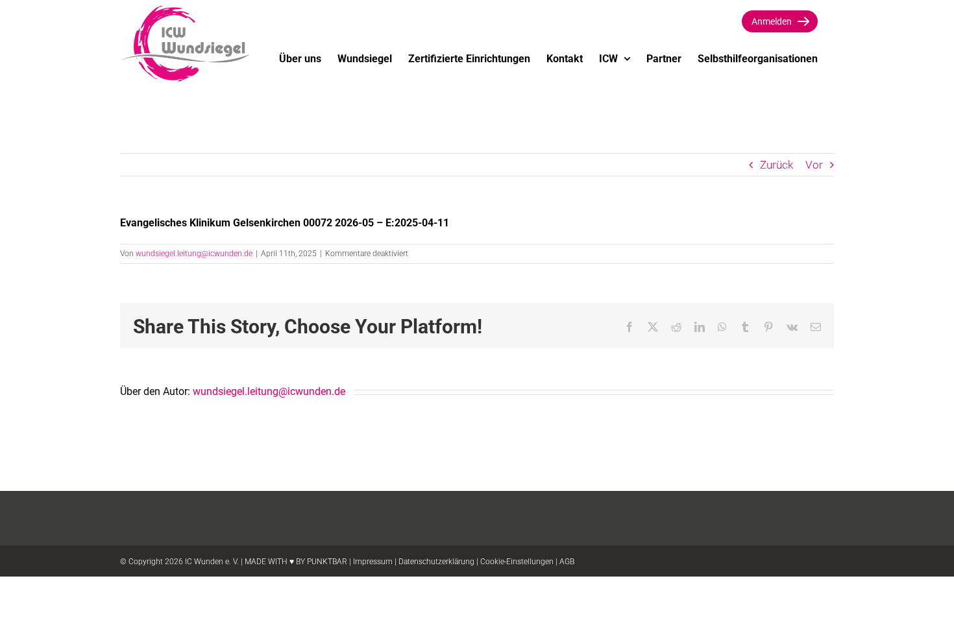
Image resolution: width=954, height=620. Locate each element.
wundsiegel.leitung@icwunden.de (194, 253)
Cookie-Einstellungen (517, 561)
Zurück (776, 164)
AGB (566, 561)
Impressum (373, 561)
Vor (814, 164)
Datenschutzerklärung (436, 561)
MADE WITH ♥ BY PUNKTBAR (296, 561)
